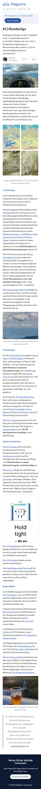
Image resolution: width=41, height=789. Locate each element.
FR (11, 9)
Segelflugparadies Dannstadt (19, 568)
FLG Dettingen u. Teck (12, 595)
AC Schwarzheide (14, 657)
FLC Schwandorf (13, 420)
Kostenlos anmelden (21, 777)
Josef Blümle (26, 234)
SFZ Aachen (12, 447)
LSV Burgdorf (12, 560)
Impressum (27, 785)
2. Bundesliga (9, 350)
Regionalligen (9, 586)
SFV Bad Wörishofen (25, 397)
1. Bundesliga (9, 190)
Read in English (13, 20)
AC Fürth (29, 621)
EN (4, 9)
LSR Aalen (7, 212)
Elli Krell (11, 58)
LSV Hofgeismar (25, 646)
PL (15, 9)
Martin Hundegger (17, 409)
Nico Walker (18, 358)
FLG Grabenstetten (17, 355)
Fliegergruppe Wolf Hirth (17, 290)
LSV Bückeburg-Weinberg (23, 672)
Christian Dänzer (10, 429)
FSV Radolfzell (12, 546)
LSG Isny (10, 470)
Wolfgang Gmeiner (11, 234)
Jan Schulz (7, 479)
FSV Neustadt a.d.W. (20, 649)
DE (8, 9)
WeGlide (21, 9)
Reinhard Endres (21, 412)
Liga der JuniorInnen (12, 441)
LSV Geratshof (12, 612)
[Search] (29, 9)
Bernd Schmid (16, 237)
